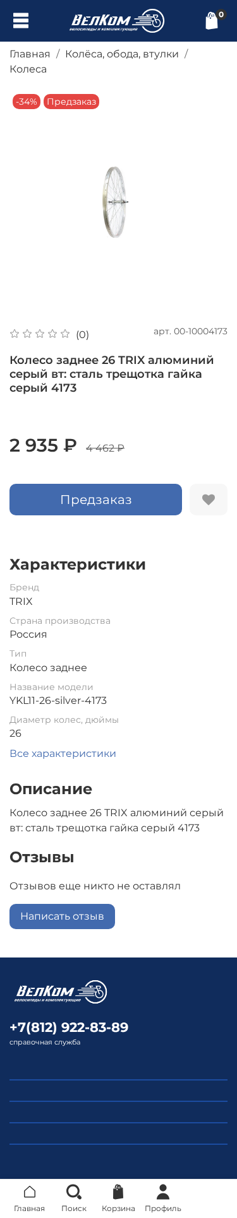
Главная (30, 54)
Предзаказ (96, 499)
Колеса (28, 69)
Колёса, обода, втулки (122, 54)
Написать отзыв (62, 916)
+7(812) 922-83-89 (68, 1027)
